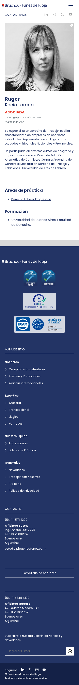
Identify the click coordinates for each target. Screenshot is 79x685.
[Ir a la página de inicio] (24, 262)
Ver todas (15, 424)
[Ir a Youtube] (42, 670)
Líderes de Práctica (22, 450)
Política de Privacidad (24, 491)
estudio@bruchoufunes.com (25, 549)
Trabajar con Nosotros (24, 477)
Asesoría (15, 403)
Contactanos (16, 15)
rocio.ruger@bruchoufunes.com (23, 117)
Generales (12, 463)
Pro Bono (15, 484)
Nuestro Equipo (16, 436)
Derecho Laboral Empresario (31, 199)
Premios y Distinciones (25, 376)
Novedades (17, 470)
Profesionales (18, 443)
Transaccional (19, 410)
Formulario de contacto (39, 573)
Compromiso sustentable (27, 369)
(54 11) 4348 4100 (14, 122)
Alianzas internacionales (26, 383)
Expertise (12, 396)
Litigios (13, 417)
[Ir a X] (28, 670)
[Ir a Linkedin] (21, 670)
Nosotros (12, 362)
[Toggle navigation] (70, 5)
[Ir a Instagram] (35, 670)
